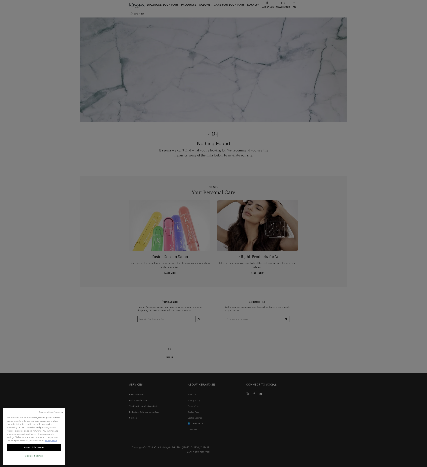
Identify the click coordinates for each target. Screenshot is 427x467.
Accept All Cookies (34, 447)
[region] (34, 436)
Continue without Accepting (51, 412)
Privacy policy (51, 440)
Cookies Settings (34, 456)
